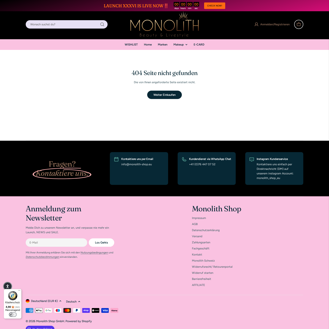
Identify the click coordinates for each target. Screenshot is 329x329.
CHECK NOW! (214, 5)
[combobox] (67, 24)
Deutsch (71, 301)
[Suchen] (102, 24)
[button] (7, 286)
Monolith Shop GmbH (50, 321)
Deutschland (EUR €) (44, 301)
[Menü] (19, 291)
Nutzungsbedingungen (94, 252)
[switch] (13, 314)
